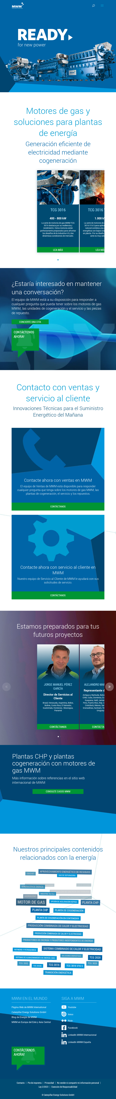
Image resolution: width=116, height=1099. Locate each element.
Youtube (72, 1007)
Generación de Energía (35, 890)
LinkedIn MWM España (79, 1042)
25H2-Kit (33, 879)
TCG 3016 (54, 960)
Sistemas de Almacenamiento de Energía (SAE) (36, 955)
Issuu (70, 1014)
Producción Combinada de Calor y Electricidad (58, 925)
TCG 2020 (94, 956)
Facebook (73, 1027)
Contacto (21, 1082)
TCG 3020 (88, 958)
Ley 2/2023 (43, 1086)
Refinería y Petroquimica (26, 948)
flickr (70, 1020)
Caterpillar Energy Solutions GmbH (29, 1012)
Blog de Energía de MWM (24, 1017)
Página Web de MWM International (29, 1007)
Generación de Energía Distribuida (70, 891)
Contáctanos (58, 506)
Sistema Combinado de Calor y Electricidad (71, 946)
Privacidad (49, 1082)
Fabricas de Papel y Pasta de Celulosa (40, 886)
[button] (109, 211)
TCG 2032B (39, 963)
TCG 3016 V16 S (74, 964)
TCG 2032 (27, 958)
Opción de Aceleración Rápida (63, 902)
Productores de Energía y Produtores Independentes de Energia (58, 938)
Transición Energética (58, 968)
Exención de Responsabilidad (64, 1086)
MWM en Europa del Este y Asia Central (31, 1022)
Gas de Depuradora (67, 878)
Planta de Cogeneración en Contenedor (58, 918)
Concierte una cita (30, 322)
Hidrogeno (32, 898)
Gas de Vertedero (83, 886)
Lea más (58, 250)
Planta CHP (86, 905)
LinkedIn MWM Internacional (82, 1035)
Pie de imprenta (34, 1082)
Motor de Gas (34, 904)
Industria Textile (48, 897)
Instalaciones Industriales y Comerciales (74, 899)
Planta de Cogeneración (68, 911)
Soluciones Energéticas (70, 952)
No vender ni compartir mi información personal (78, 1082)
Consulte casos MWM (58, 791)
